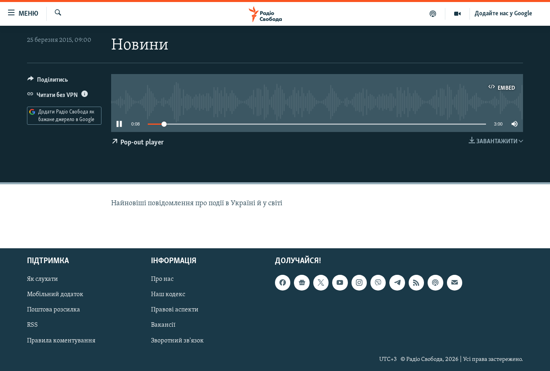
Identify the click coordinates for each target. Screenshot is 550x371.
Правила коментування (61, 340)
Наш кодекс (168, 294)
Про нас (162, 279)
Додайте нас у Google (503, 13)
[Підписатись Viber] (378, 282)
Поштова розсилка (53, 310)
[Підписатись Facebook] (282, 282)
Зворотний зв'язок (177, 340)
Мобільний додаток (55, 294)
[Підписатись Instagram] (359, 282)
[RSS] (416, 282)
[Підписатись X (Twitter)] (321, 282)
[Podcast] (435, 282)
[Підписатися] (454, 282)
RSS (32, 325)
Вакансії (163, 325)
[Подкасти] (433, 13)
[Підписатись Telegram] (397, 282)
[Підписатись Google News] (301, 282)
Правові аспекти (174, 310)
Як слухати (42, 279)
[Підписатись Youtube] (339, 282)
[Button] (47, 81)
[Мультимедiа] (457, 13)
